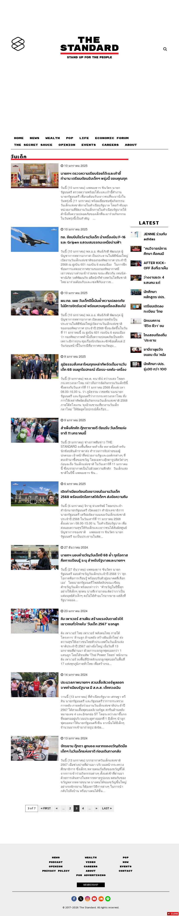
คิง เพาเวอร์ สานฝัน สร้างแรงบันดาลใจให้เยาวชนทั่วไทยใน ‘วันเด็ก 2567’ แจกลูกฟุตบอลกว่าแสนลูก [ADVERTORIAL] (92, 621)
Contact (126, 871)
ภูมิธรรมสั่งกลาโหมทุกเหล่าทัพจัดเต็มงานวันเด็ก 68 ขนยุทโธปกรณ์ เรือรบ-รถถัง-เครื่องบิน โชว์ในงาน (93, 367)
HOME (19, 138)
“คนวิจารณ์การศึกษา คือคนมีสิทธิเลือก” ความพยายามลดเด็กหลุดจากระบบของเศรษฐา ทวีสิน (156, 251)
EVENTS (88, 144)
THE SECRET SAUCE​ (33, 144)
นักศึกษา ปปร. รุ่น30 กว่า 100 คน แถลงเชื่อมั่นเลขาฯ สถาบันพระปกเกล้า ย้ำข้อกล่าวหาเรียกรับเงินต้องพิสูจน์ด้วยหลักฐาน (156, 366)
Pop (126, 857)
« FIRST (46, 808)
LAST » (107, 808)
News (56, 857)
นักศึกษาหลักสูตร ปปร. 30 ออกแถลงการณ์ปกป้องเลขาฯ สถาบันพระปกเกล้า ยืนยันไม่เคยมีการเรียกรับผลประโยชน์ (155, 294)
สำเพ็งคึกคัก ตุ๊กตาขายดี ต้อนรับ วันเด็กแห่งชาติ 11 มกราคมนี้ (93, 430)
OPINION (67, 144)
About (91, 871)
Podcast (56, 862)
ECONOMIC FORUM (112, 138)
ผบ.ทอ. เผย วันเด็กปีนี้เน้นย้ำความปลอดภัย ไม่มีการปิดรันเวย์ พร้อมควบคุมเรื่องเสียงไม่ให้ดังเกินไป (93, 303)
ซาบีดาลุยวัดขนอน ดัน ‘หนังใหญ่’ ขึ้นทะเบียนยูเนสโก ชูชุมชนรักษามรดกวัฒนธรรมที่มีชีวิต (155, 352)
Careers (91, 866)
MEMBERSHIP (90, 884)
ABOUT (131, 144)
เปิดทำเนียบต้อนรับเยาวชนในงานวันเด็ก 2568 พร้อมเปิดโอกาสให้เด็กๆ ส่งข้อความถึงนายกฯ (94, 494)
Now (126, 862)
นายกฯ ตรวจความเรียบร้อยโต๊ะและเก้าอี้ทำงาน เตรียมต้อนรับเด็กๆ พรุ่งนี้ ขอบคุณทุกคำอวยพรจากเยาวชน (94, 176)
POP (69, 138)
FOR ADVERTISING (91, 875)
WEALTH (52, 138)
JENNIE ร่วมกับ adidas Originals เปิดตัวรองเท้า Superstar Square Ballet (155, 236)
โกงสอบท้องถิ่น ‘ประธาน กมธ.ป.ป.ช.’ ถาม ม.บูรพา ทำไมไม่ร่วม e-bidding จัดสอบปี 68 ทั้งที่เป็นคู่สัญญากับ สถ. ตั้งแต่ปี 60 (155, 337)
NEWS (34, 138)
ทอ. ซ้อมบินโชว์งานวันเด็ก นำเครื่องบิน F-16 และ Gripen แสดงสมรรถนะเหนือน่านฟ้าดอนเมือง (93, 239)
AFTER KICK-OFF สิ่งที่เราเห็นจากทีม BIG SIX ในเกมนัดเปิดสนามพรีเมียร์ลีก (156, 265)
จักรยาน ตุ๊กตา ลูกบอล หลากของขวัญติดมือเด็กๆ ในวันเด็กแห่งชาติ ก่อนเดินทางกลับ (94, 748)
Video (91, 862)
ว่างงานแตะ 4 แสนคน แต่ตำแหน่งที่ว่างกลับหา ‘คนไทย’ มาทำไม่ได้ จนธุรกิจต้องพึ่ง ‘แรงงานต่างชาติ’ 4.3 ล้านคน (155, 280)
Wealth (91, 857)
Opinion (56, 866)
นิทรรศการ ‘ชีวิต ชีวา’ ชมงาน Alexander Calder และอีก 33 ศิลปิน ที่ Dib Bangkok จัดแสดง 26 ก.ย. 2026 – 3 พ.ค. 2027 (156, 323)
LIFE (84, 138)
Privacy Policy (56, 871)
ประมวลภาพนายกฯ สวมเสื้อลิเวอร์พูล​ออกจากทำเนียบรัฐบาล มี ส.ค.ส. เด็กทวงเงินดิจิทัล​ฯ (92, 685)
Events (126, 866)
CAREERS (110, 144)
